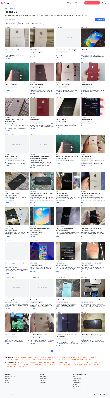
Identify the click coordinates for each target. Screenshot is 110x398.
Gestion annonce (77, 378)
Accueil (6, 8)
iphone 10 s (59, 359)
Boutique (75, 384)
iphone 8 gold (63, 362)
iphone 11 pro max (67, 357)
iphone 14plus (28, 359)
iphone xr (50, 357)
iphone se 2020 (81, 359)
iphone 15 (43, 357)
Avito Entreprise (42, 382)
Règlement (75, 376)
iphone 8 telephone (10, 364)
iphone (37, 357)
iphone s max (93, 357)
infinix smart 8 (19, 359)
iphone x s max (9, 359)
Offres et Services (77, 382)
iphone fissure (97, 364)
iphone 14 (57, 357)
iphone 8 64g (42, 362)
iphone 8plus (22, 357)
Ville (20, 23)
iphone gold (8, 366)
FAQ (74, 388)
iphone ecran (87, 364)
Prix (27, 23)
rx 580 (89, 359)
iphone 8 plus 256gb (95, 362)
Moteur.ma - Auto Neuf (10, 376)
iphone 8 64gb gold (52, 362)
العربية (105, 3)
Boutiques (30, 3)
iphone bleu (29, 364)
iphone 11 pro (77, 357)
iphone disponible (77, 364)
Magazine (7, 382)
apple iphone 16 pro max (41, 359)
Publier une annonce (92, 3)
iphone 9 (73, 359)
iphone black (21, 364)
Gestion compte (76, 380)
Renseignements (77, 386)
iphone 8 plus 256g (83, 362)
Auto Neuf (15, 3)
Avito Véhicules (42, 376)
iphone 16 (30, 357)
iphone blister (38, 364)
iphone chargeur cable (50, 364)
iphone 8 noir (72, 362)
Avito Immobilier (42, 378)
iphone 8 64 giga (22, 362)
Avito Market (42, 380)
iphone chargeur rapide (64, 364)
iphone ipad (26, 366)
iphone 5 (66, 359)
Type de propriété (10, 23)
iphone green (17, 366)
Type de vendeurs (36, 23)
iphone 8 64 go (33, 362)
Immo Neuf (22, 3)
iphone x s (85, 357)
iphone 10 (52, 359)
